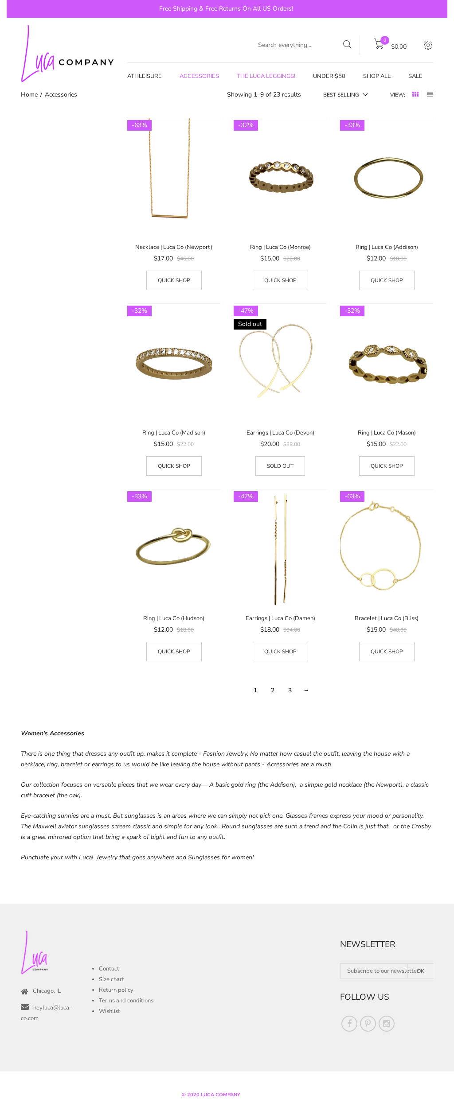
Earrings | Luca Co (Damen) (280, 618)
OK (420, 970)
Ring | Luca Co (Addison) (387, 247)
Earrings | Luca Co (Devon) (280, 433)
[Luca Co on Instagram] (387, 1024)
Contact (109, 969)
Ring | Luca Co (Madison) (173, 433)
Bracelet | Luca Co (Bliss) (387, 618)
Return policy (116, 990)
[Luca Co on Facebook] (349, 1024)
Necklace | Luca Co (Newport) (173, 247)
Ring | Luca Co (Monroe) (280, 247)
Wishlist (109, 1011)
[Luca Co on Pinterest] (368, 1024)
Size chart (111, 979)
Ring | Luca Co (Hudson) (173, 618)
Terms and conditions (126, 1001)
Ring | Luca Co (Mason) (387, 433)
